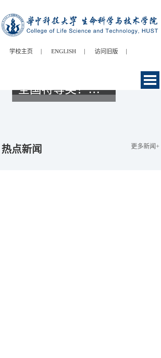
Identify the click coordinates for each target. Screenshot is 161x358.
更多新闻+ (145, 146)
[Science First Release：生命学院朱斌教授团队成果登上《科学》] (80, 107)
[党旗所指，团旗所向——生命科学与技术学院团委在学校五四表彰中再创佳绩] (80, 114)
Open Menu (150, 80)
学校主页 (21, 51)
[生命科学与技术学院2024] (80, 17)
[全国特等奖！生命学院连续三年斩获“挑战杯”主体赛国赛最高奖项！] (80, 121)
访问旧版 (106, 51)
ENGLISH (63, 51)
